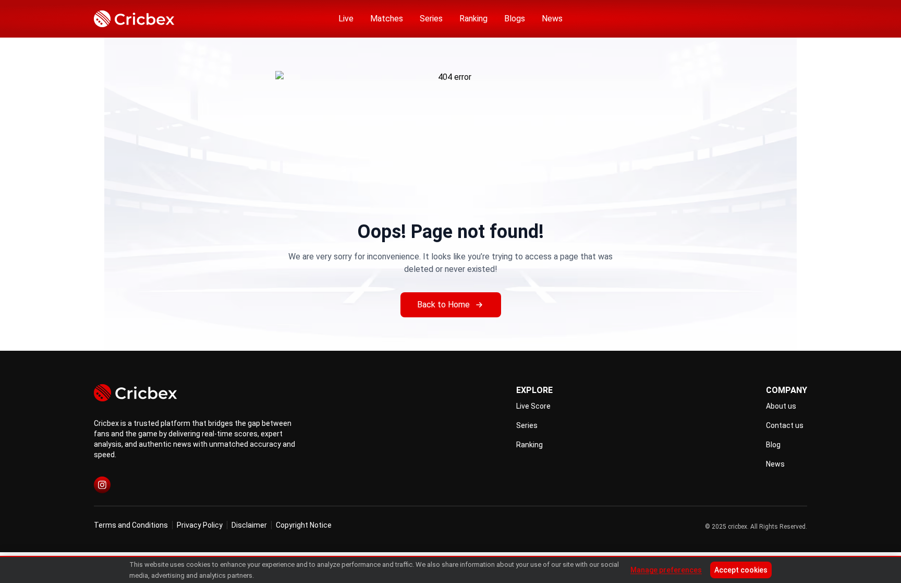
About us (781, 406)
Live (346, 18)
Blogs (514, 18)
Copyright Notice (304, 525)
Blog (773, 445)
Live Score (533, 406)
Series (431, 18)
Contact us (784, 425)
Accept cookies (741, 570)
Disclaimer (249, 525)
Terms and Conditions (131, 525)
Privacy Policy (200, 525)
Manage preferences (666, 570)
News (552, 18)
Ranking (473, 18)
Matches (386, 18)
